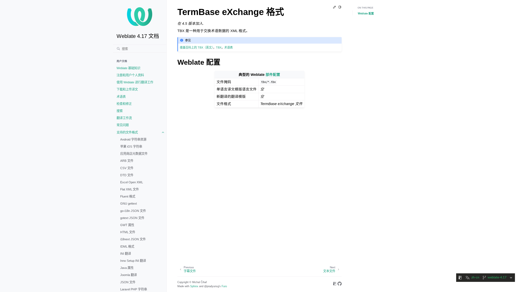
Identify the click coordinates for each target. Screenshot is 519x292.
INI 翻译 (125, 253)
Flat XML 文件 (129, 189)
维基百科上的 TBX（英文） (196, 47)
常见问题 (123, 125)
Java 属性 (127, 267)
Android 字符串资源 (133, 139)
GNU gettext (128, 203)
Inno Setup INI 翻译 (133, 260)
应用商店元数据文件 (134, 153)
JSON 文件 (127, 282)
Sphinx (194, 286)
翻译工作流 (124, 118)
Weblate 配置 (366, 13)
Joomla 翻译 (128, 275)
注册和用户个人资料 (130, 75)
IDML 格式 (127, 246)
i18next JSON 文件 (133, 239)
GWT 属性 (127, 225)
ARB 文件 (126, 160)
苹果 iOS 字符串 (131, 146)
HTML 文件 (127, 232)
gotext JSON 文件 (132, 218)
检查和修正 (124, 103)
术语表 (121, 96)
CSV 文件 (126, 168)
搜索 (120, 111)
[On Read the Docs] (335, 284)
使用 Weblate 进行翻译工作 (135, 82)
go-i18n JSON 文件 (133, 211)
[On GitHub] (340, 284)
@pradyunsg (211, 286)
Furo (224, 286)
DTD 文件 (126, 175)
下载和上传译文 (127, 89)
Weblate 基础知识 (128, 68)
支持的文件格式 (127, 132)
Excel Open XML (131, 182)
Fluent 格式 (127, 196)
